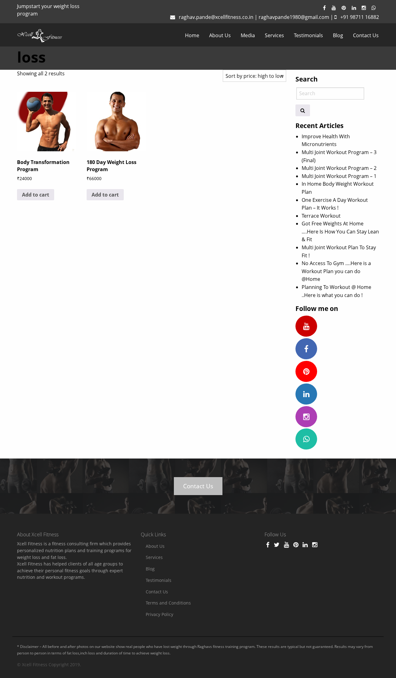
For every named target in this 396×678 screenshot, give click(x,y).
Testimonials (308, 35)
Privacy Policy (159, 614)
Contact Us (366, 35)
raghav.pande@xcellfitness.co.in (216, 17)
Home (192, 35)
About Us (220, 35)
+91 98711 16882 (359, 17)
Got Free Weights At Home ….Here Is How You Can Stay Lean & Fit (340, 231)
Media (248, 35)
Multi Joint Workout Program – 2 (339, 168)
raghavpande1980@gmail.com (294, 17)
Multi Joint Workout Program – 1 (339, 176)
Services (274, 35)
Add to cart (35, 194)
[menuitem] (192, 35)
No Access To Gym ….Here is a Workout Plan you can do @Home (336, 271)
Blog (338, 35)
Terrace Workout (321, 215)
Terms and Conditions (168, 603)
